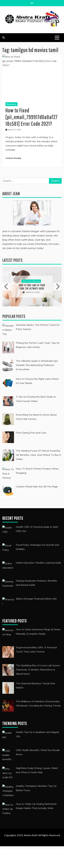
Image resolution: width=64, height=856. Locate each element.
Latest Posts (12, 260)
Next (57, 286)
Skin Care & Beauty (31, 281)
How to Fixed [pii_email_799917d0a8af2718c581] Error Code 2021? (31, 117)
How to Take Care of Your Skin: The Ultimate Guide (32, 287)
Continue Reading (13, 158)
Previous (6, 286)
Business (11, 104)
